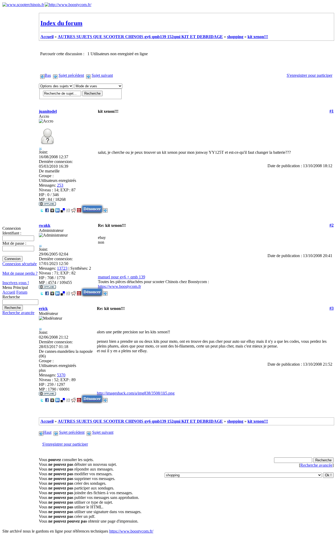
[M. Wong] (79, 209)
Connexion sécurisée (19, 264)
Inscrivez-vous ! (15, 282)
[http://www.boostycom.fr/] (68, 4)
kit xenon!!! (258, 36)
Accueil (8, 292)
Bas (48, 75)
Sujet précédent (71, 75)
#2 (331, 225)
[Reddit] (73, 209)
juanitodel (48, 111)
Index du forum (61, 23)
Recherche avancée (18, 312)
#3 (331, 308)
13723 (62, 268)
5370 (61, 375)
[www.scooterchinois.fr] (23, 4)
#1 (331, 111)
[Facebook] (47, 209)
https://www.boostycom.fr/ (131, 531)
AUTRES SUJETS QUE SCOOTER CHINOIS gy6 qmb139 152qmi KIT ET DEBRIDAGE (140, 36)
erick (43, 308)
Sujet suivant (102, 75)
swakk (44, 225)
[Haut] (105, 209)
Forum (21, 292)
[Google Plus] (52, 209)
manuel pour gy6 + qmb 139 (121, 277)
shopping (235, 36)
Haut (47, 432)
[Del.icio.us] (63, 209)
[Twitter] (42, 209)
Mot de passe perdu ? (20, 273)
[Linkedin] (57, 209)
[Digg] (68, 209)
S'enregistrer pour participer (309, 75)
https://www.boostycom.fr (119, 286)
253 (60, 185)
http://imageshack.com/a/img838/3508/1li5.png (136, 393)
